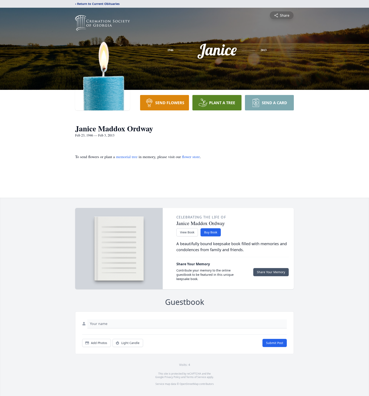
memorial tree (127, 156)
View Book (187, 232)
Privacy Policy (172, 377)
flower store (191, 156)
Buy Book (210, 232)
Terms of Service (196, 377)
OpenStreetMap (189, 384)
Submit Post (274, 343)
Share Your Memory (271, 272)
